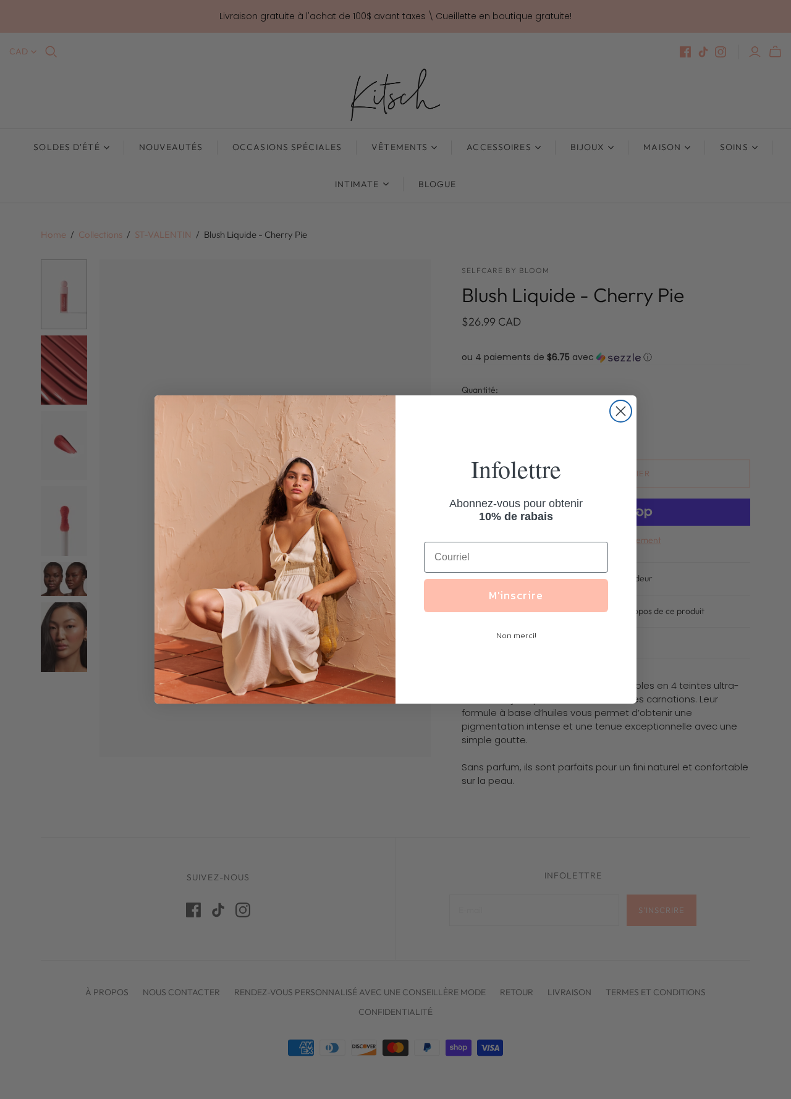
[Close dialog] (621, 411)
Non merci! (516, 635)
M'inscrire (516, 595)
